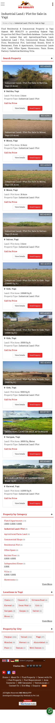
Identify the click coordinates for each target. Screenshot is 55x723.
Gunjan (22, 611)
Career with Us (45, 677)
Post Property (14, 680)
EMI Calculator (25, 683)
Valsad (24, 637)
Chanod (21, 600)
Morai (7, 616)
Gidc (37, 605)
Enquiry (36, 685)
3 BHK (19, 524)
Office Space (9, 550)
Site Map (26, 685)
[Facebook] (8, 672)
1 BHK (6, 524)
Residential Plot (12, 545)
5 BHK (13, 574)
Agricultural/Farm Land (15, 534)
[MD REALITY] (26, 4)
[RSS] (44, 685)
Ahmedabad (39, 642)
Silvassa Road (38, 600)
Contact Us (14, 685)
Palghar (8, 637)
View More (47, 584)
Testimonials (41, 683)
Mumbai (8, 642)
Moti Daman (36, 648)
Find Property (28, 677)
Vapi (11, 23)
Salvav (36, 611)
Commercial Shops (13, 539)
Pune (6, 648)
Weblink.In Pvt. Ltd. (31, 695)
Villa (6, 571)
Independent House (13, 563)
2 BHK (12, 524)
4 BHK (13, 558)
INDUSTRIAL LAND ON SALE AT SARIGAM (26, 431)
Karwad (8, 605)
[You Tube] (3, 672)
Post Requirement (32, 680)
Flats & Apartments (13, 520)
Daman (19, 648)
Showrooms (9, 579)
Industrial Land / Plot (14, 529)
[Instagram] (13, 672)
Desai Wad (23, 605)
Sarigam (8, 611)
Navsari (23, 642)
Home (5, 23)
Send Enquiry (35, 108)
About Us (15, 677)
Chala (7, 600)
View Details (20, 108)
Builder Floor (10, 555)
